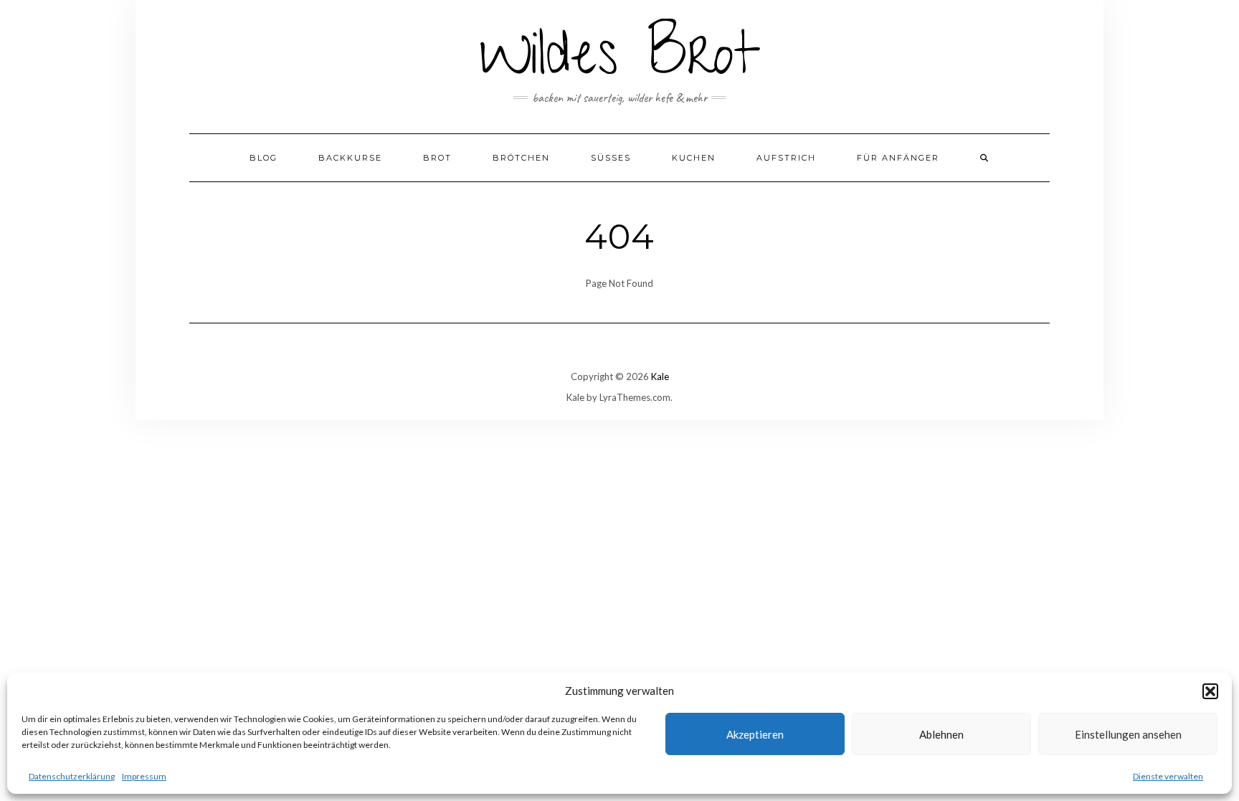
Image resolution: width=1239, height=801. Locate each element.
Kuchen (694, 158)
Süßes (611, 158)
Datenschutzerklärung (72, 776)
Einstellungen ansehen (1128, 734)
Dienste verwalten (1168, 776)
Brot (437, 158)
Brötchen (521, 158)
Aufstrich (786, 158)
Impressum (144, 776)
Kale (660, 376)
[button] (1210, 691)
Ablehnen (941, 734)
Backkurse (350, 158)
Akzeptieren (755, 734)
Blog (263, 158)
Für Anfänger (898, 158)
